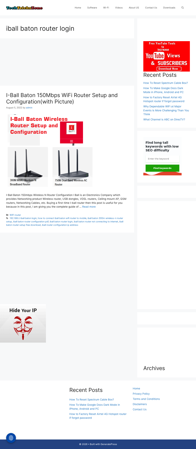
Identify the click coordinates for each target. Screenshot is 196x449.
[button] (182, 7)
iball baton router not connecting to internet (96, 221)
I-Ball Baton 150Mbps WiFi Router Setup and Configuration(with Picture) (62, 98)
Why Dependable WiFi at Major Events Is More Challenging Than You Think (166, 110)
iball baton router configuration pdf (31, 221)
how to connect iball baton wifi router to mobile (62, 218)
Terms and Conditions (146, 398)
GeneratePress (109, 444)
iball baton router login (61, 221)
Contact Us (151, 7)
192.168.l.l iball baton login (23, 218)
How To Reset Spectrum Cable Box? (165, 82)
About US (134, 7)
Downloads (169, 7)
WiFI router (15, 215)
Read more (89, 206)
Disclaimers (140, 404)
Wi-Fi (106, 7)
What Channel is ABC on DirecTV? (164, 119)
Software (92, 7)
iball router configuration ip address (60, 225)
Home (78, 7)
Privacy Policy (141, 393)
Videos (119, 7)
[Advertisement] (67, 62)
